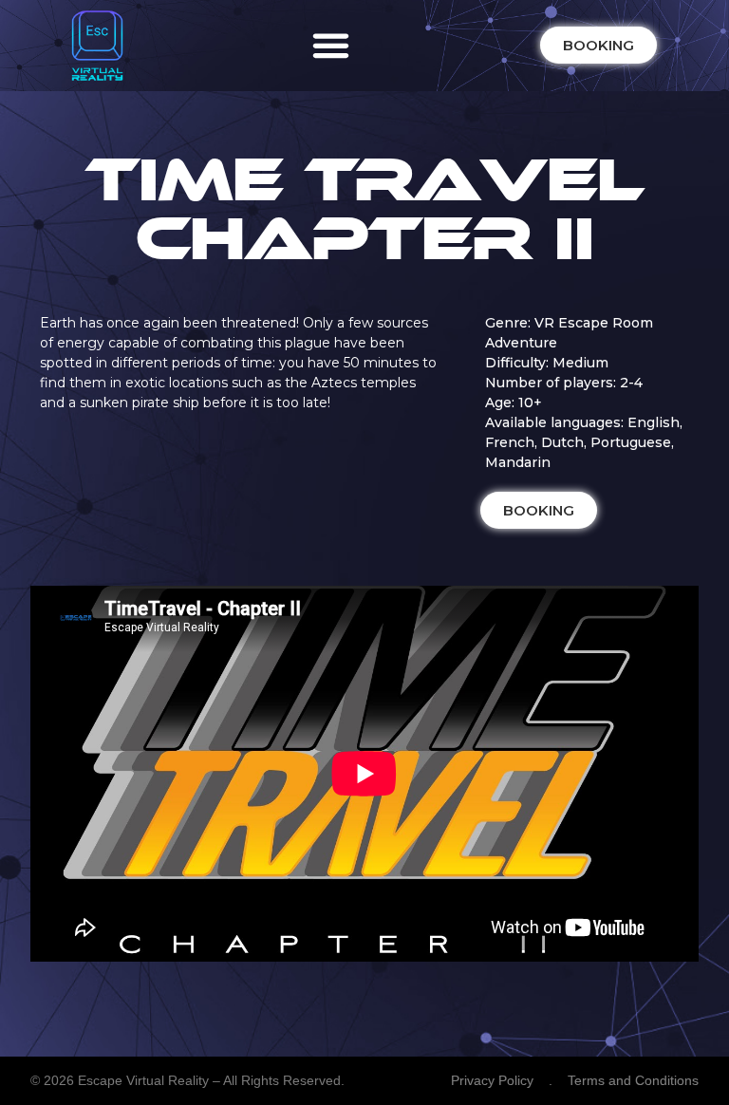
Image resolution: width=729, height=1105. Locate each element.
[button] (331, 45)
